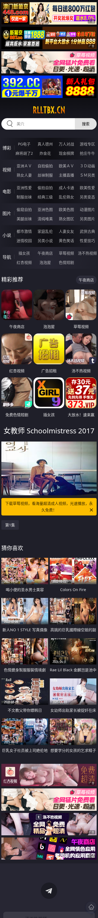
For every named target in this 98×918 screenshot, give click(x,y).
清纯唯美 (45, 218)
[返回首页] (91, 907)
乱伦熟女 (66, 196)
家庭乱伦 (45, 231)
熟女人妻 (24, 175)
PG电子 (24, 144)
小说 (6, 235)
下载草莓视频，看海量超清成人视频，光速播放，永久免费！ (49, 506)
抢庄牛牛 (87, 153)
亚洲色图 (45, 209)
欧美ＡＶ (66, 165)
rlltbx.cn (49, 110)
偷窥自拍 (24, 209)
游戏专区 (87, 144)
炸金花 (45, 153)
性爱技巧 (87, 240)
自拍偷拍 (45, 165)
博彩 (6, 148)
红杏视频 (24, 262)
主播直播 (66, 175)
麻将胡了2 (24, 153)
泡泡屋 (45, 262)
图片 (6, 213)
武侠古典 (87, 231)
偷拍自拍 (45, 187)
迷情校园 (24, 240)
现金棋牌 (66, 153)
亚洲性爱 (24, 187)
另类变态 (87, 196)
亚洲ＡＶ (24, 165)
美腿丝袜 (24, 218)
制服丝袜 (24, 196)
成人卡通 (66, 187)
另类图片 (87, 218)
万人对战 (66, 144)
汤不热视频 (87, 253)
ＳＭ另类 (87, 175)
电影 (6, 192)
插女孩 (24, 253)
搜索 (86, 123)
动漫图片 (87, 209)
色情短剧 (66, 262)
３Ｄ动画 (87, 165)
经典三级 (45, 196)
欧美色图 (66, 209)
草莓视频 (66, 253)
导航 (6, 257)
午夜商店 (45, 253)
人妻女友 (66, 231)
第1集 (10, 524)
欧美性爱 (87, 187)
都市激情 (24, 231)
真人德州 (45, 144)
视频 (6, 170)
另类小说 (45, 240)
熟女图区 (66, 218)
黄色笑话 (66, 240)
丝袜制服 (45, 175)
